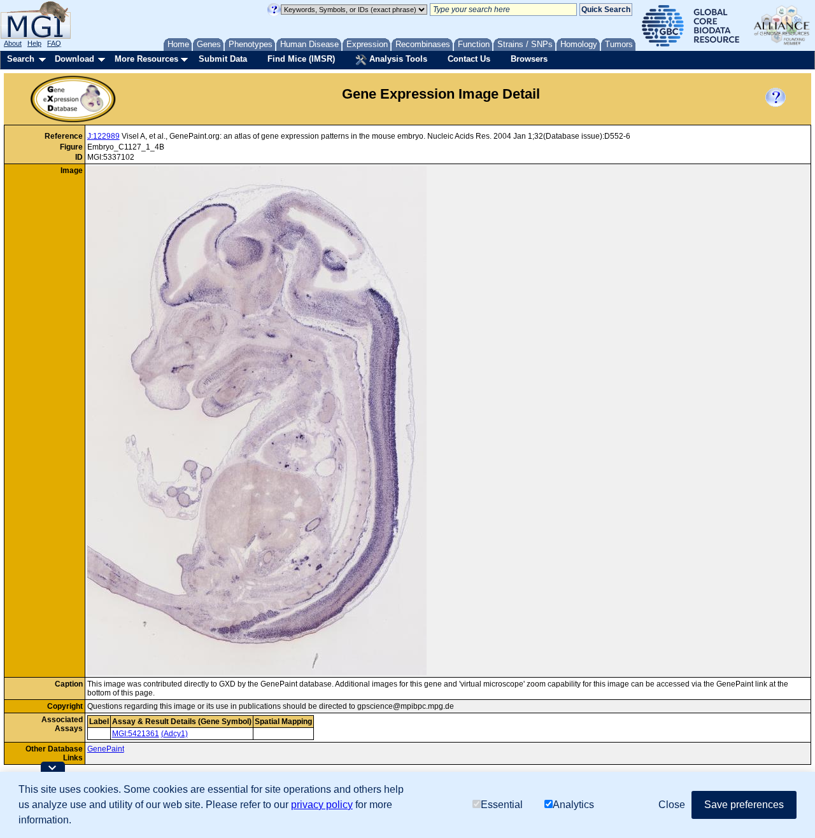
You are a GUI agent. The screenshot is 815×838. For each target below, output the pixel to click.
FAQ (54, 43)
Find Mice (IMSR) (301, 59)
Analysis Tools (397, 59)
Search (20, 59)
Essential (502, 804)
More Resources (146, 59)
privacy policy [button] (322, 804)
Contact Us (469, 59)
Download (74, 59)
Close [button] (671, 804)
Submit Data (223, 59)
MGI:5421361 (135, 733)
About (13, 43)
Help (34, 43)
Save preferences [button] (744, 804)
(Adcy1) (174, 733)
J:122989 (103, 136)
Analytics (573, 804)
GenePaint (105, 748)
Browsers (529, 59)
